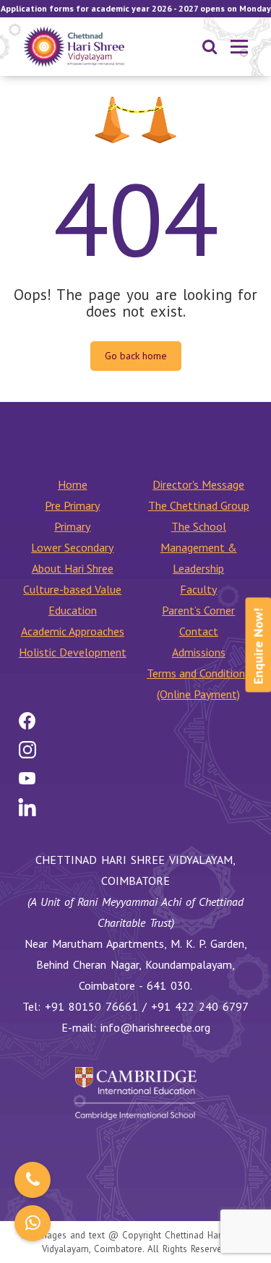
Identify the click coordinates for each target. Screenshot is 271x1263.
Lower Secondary (72, 547)
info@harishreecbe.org (155, 1027)
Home (72, 484)
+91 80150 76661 (91, 1006)
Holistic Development (72, 652)
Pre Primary (72, 505)
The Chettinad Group (198, 505)
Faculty (198, 589)
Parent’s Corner (198, 610)
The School (198, 526)
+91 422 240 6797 (200, 1006)
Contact (198, 631)
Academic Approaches (72, 631)
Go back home (136, 355)
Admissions (198, 652)
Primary (72, 526)
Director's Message (198, 484)
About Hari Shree (72, 568)
